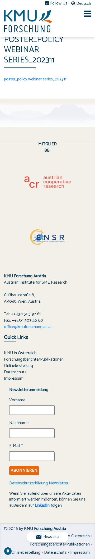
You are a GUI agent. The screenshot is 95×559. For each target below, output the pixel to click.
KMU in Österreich (20, 353)
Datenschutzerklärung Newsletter (38, 483)
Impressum (13, 378)
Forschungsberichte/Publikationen (34, 359)
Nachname (18, 423)
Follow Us (58, 3)
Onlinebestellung (18, 365)
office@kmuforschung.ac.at (28, 326)
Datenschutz (15, 372)
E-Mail (16, 446)
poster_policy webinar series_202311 (35, 79)
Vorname (17, 400)
